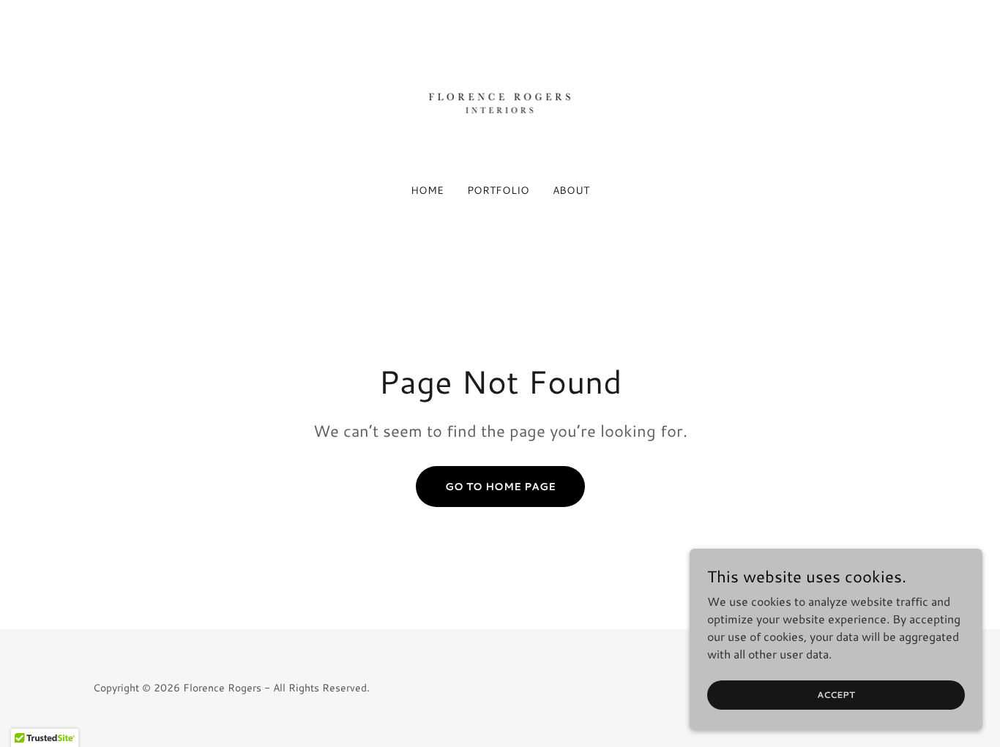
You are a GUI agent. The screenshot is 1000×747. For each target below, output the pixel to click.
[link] (500, 100)
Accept (836, 694)
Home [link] (427, 190)
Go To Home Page (500, 486)
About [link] (571, 190)
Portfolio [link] (498, 190)
